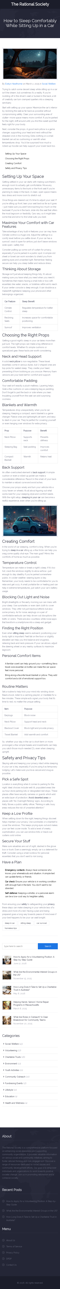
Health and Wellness (16, 1103)
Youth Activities (14, 1070)
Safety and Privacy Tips (16, 168)
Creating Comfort (13, 163)
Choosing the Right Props (17, 158)
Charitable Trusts (15, 1057)
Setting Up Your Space (15, 154)
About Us (10, 1240)
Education (11, 1096)
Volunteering (13, 1050)
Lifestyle (11, 1090)
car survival (42, 923)
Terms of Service (14, 1246)
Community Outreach (17, 1077)
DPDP (9, 1259)
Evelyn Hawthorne (13, 84)
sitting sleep (26, 923)
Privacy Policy (12, 1252)
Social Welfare (48, 84)
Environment (13, 1063)
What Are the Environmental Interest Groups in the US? (32, 1211)
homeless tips (11, 928)
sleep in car (10, 923)
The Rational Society (30, 4)
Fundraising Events (15, 1083)
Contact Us (11, 1265)
